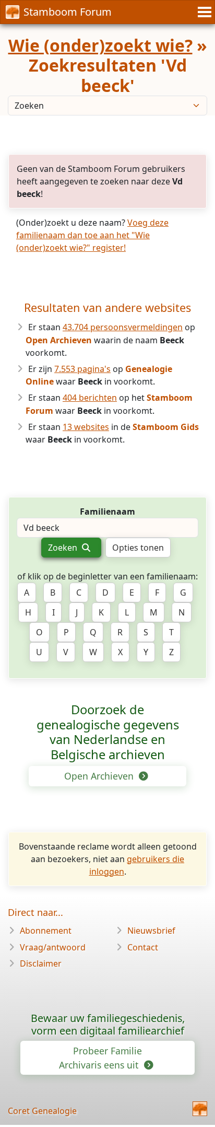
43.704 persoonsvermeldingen (123, 327)
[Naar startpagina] (200, 1108)
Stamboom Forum (67, 12)
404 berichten (90, 397)
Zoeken (63, 547)
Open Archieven (100, 776)
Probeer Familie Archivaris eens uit (100, 1057)
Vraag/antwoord (53, 947)
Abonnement (45, 930)
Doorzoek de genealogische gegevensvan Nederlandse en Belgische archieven (108, 732)
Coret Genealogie (42, 1111)
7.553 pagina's (82, 369)
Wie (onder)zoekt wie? (100, 45)
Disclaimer (41, 963)
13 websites (86, 427)
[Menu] (203, 12)
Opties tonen (138, 547)
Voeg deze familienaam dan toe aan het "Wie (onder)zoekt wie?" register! (92, 235)
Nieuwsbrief (151, 930)
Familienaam (107, 511)
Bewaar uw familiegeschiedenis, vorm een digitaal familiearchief (108, 1024)
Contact (142, 947)
